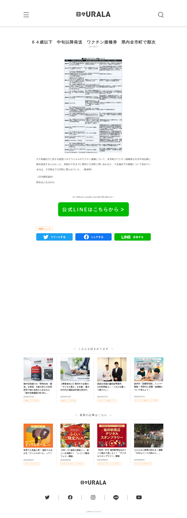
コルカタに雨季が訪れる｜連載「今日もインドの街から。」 (148, 451)
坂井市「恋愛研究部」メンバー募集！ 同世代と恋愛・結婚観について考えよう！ (148, 387)
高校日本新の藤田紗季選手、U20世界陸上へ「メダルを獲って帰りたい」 (111, 387)
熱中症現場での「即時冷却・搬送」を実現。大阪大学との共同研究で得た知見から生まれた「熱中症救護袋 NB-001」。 (38, 388)
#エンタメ (36, 463)
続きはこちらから (45, 182)
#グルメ (81, 463)
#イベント (138, 400)
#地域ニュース (44, 229)
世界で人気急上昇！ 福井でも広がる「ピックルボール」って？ (38, 451)
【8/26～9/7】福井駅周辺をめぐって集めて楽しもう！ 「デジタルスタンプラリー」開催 (111, 453)
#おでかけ (64, 463)
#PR (37, 400)
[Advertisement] (93, 271)
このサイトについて (93, 512)
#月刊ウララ (147, 463)
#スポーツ (101, 400)
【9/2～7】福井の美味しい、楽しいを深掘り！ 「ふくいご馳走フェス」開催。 (74, 453)
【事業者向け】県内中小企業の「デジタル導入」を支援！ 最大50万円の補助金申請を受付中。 (74, 387)
